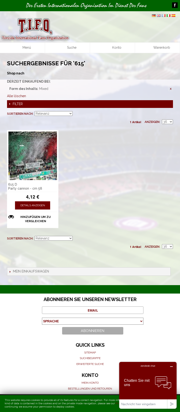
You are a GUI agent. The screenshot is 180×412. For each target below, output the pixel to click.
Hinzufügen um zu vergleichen (35, 219)
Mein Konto (90, 382)
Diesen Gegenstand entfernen (170, 88)
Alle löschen (16, 96)
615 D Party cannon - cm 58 (25, 186)
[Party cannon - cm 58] (32, 155)
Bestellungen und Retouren (90, 388)
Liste (169, 113)
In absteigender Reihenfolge (76, 113)
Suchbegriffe (90, 358)
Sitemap (90, 352)
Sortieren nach (20, 113)
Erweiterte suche (90, 364)
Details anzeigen (32, 205)
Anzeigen (152, 122)
